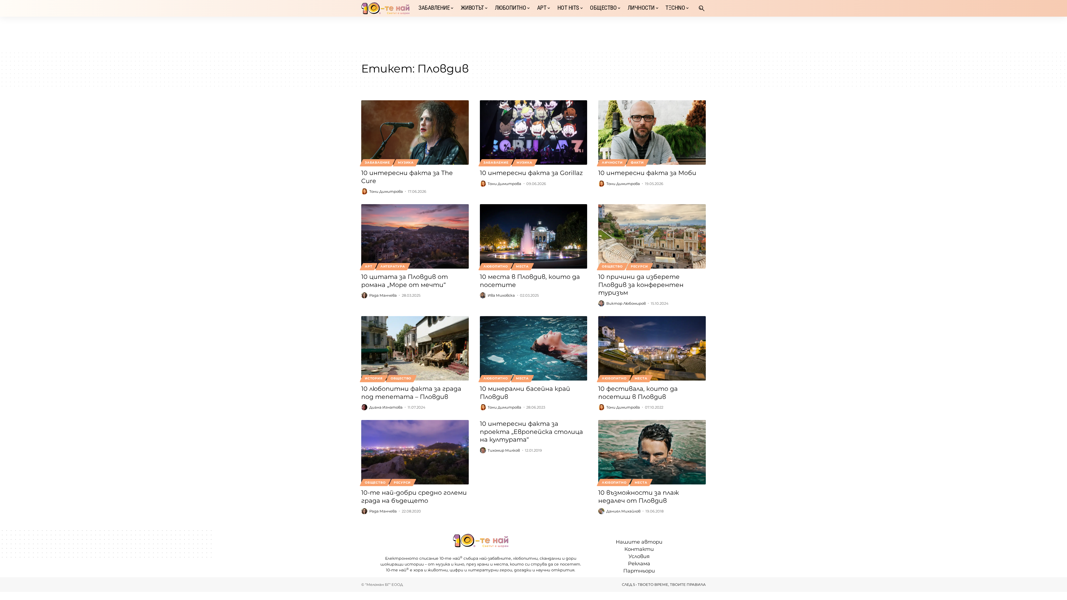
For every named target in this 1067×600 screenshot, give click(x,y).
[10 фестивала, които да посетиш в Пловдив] (652, 348)
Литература (392, 266)
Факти (637, 162)
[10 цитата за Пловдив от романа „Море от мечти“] (415, 236)
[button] (701, 8)
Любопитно (495, 266)
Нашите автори (639, 542)
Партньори (639, 571)
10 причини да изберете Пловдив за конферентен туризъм (641, 284)
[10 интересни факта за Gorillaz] (533, 132)
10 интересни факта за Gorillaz (531, 173)
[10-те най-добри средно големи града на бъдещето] (415, 452)
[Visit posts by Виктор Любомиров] (601, 303)
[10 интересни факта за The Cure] (415, 132)
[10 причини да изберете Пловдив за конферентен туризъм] (652, 236)
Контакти (639, 549)
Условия (639, 556)
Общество (612, 266)
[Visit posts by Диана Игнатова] (364, 407)
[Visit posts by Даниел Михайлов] (601, 511)
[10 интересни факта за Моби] (652, 132)
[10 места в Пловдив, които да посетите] (533, 236)
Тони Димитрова (386, 191)
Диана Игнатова (386, 407)
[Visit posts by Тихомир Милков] (483, 450)
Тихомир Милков (504, 450)
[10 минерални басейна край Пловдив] (533, 348)
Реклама (639, 564)
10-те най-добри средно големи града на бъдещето (414, 496)
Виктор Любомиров (626, 303)
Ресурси (639, 266)
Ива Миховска (501, 295)
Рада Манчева (383, 295)
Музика (406, 162)
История (373, 378)
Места (522, 266)
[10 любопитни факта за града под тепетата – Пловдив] (415, 348)
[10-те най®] (385, 8)
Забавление (377, 162)
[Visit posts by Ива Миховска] (483, 295)
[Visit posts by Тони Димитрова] (364, 191)
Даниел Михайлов (623, 511)
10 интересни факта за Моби (647, 173)
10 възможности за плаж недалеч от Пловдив (638, 496)
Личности (612, 162)
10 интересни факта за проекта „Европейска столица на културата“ (531, 431)
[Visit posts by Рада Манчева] (364, 295)
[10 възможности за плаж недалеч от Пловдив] (652, 452)
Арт (368, 266)
